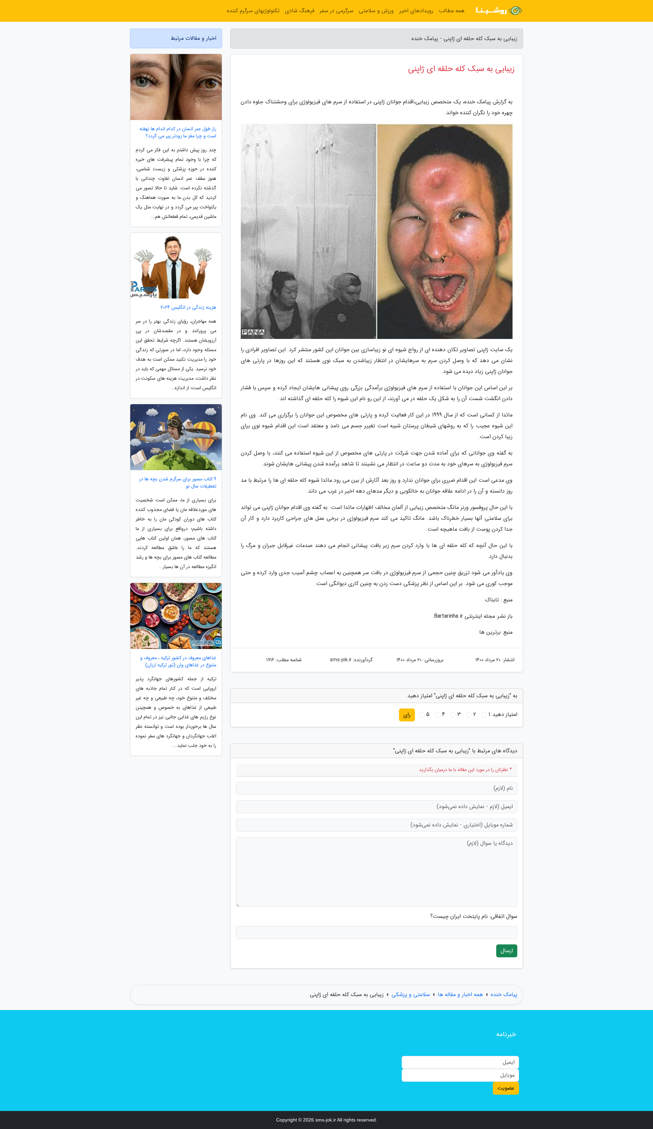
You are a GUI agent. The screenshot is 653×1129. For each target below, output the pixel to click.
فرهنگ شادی (299, 10)
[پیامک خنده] (498, 11)
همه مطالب (452, 10)
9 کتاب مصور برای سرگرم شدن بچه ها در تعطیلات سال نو (177, 483)
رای (407, 715)
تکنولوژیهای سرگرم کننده (253, 10)
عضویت (506, 1088)
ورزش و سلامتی (376, 10)
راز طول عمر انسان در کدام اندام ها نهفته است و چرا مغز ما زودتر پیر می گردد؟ (177, 132)
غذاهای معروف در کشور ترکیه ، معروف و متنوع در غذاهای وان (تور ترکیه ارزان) (178, 661)
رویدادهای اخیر (416, 10)
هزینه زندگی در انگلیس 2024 (188, 307)
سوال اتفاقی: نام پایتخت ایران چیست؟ (473, 916)
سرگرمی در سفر (336, 10)
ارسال (507, 950)
